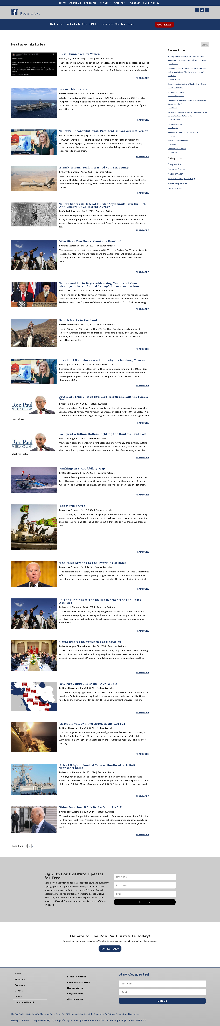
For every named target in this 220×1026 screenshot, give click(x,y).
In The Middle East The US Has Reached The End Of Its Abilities (100, 601)
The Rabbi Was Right (176, 124)
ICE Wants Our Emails (176, 92)
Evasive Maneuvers (73, 89)
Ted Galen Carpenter (73, 135)
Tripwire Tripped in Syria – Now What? (88, 683)
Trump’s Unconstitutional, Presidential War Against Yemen (103, 131)
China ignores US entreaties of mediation (90, 642)
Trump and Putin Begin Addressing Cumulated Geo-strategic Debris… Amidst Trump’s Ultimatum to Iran (99, 284)
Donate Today (110, 948)
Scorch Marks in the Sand (78, 320)
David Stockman (70, 245)
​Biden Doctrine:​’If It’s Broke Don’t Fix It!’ (90, 807)
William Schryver (70, 93)
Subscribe (149, 3)
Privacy (14, 1020)
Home (63, 3)
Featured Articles (104, 58)
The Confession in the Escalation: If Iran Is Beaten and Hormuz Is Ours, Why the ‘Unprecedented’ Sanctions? (187, 72)
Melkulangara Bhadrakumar (76, 646)
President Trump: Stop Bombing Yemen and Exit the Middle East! (103, 398)
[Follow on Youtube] (207, 10)
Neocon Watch (175, 173)
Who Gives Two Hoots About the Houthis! (90, 241)
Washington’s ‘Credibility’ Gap (82, 468)
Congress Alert (175, 164)
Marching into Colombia (177, 149)
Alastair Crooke (70, 290)
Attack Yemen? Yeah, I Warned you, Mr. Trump (94, 167)
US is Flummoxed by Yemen (79, 54)
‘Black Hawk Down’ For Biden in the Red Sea (92, 723)
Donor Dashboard (24, 1002)
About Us (75, 3)
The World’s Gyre (72, 505)
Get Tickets (164, 24)
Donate (104, 3)
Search (205, 45)
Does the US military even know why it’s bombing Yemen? (102, 360)
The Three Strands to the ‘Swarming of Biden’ (93, 563)
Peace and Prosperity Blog (181, 178)
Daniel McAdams (70, 472)
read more (142, 78)
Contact (135, 3)
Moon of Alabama (71, 607)
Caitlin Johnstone (71, 211)
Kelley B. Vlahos (70, 364)
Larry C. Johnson (70, 58)
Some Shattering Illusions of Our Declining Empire (187, 84)
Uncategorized (175, 188)
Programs (90, 3)
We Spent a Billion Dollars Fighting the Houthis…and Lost (103, 434)
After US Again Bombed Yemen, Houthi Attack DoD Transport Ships (97, 766)
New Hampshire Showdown (178, 140)
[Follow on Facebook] (197, 10)
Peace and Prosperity (78, 982)
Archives (119, 3)
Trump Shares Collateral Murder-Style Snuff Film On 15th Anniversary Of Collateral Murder (102, 205)
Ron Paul (66, 403)
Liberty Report (75, 999)
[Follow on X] (202, 10)
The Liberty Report (177, 183)
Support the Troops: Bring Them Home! (183, 132)
